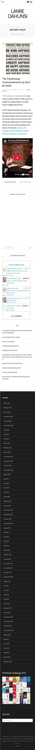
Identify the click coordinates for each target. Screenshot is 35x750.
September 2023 (8, 470)
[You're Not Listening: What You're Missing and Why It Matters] (11, 692)
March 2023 (7, 497)
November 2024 (8, 416)
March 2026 (7, 403)
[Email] (29, 182)
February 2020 (8, 661)
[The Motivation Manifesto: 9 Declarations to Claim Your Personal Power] (11, 685)
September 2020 (9, 630)
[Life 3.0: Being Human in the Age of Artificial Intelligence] (11, 696)
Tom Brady (6, 285)
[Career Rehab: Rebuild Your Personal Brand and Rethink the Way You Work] (18, 687)
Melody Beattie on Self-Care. (10, 350)
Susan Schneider (11, 310)
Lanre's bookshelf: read (16, 265)
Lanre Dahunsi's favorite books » (25, 707)
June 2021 (6, 590)
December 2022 (8, 510)
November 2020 (8, 621)
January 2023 (7, 506)
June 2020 (7, 643)
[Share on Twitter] (25, 182)
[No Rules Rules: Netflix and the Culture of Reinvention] (14, 692)
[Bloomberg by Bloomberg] (21, 698)
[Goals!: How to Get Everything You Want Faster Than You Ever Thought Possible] (7, 681)
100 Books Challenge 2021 (14, 673)
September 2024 (8, 425)
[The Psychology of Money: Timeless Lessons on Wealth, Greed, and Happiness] (7, 698)
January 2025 (7, 412)
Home (12, 34)
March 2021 (7, 603)
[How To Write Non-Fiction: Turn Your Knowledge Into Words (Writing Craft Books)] (21, 692)
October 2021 (7, 572)
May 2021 (6, 595)
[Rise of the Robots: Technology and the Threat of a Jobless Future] (25, 703)
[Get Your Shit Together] (4, 698)
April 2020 (7, 652)
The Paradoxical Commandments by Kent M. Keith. (16, 82)
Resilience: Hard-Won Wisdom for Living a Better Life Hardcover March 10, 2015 (18, 291)
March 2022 (7, 550)
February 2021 (7, 608)
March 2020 (7, 657)
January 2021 (7, 612)
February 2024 (8, 448)
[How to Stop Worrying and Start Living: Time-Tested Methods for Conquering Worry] (14, 704)
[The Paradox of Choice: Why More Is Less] (18, 681)
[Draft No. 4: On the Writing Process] (28, 698)
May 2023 (6, 488)
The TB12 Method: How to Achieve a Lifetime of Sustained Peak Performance (17, 281)
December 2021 (8, 563)
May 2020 (6, 648)
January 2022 (7, 559)
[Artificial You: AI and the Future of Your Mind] (4, 310)
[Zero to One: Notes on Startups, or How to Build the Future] (25, 681)
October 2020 (8, 626)
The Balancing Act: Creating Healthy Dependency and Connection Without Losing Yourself (17, 271)
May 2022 (6, 541)
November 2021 (8, 568)
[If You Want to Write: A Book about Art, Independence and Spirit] (21, 682)
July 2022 (6, 532)
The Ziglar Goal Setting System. (10, 346)
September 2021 (8, 577)
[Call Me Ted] (7, 692)
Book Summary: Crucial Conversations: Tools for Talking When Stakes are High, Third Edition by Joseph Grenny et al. (17, 357)
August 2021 (7, 581)
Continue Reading (10, 182)
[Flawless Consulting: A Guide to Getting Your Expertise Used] (25, 691)
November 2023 (8, 461)
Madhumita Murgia (11, 302)
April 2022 (6, 546)
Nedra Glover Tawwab (8, 275)
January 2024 (7, 452)
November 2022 (8, 514)
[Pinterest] (27, 182)
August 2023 (7, 474)
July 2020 (6, 639)
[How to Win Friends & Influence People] (11, 682)
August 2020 (7, 635)
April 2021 (6, 599)
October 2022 (8, 519)
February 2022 (7, 554)
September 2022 (8, 523)
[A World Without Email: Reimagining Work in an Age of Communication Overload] (28, 703)
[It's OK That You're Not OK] (28, 692)
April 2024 (6, 439)
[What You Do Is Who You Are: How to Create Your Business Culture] (14, 698)
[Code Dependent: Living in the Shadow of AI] (4, 302)
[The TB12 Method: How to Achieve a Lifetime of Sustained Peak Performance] (4, 281)
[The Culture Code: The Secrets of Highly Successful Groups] (25, 698)
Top (18, 746)
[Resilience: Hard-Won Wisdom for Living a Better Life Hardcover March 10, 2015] (4, 292)
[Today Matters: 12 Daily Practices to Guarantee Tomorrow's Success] (14, 687)
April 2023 (6, 492)
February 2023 (7, 501)
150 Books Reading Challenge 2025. (11, 368)
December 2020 (8, 617)
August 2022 (7, 528)
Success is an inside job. (8, 341)
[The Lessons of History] (21, 703)
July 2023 (6, 479)
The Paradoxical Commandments (14, 96)
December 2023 (8, 457)
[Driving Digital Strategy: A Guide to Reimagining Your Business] (18, 703)
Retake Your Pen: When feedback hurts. (12, 363)
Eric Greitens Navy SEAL (9, 295)
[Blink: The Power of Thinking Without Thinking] (4, 681)
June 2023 (6, 483)
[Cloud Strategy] (11, 703)
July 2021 (6, 586)
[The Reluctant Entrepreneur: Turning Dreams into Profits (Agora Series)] (7, 687)
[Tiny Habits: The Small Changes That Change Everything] (18, 698)
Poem (15, 89)
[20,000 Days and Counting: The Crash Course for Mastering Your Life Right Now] (7, 703)
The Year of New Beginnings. (9, 372)
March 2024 (7, 443)
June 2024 (6, 430)
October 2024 (8, 421)
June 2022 (6, 537)
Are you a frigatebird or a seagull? (11, 337)
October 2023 (8, 465)
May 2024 (6, 434)
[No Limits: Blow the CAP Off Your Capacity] (28, 681)
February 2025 (8, 407)
